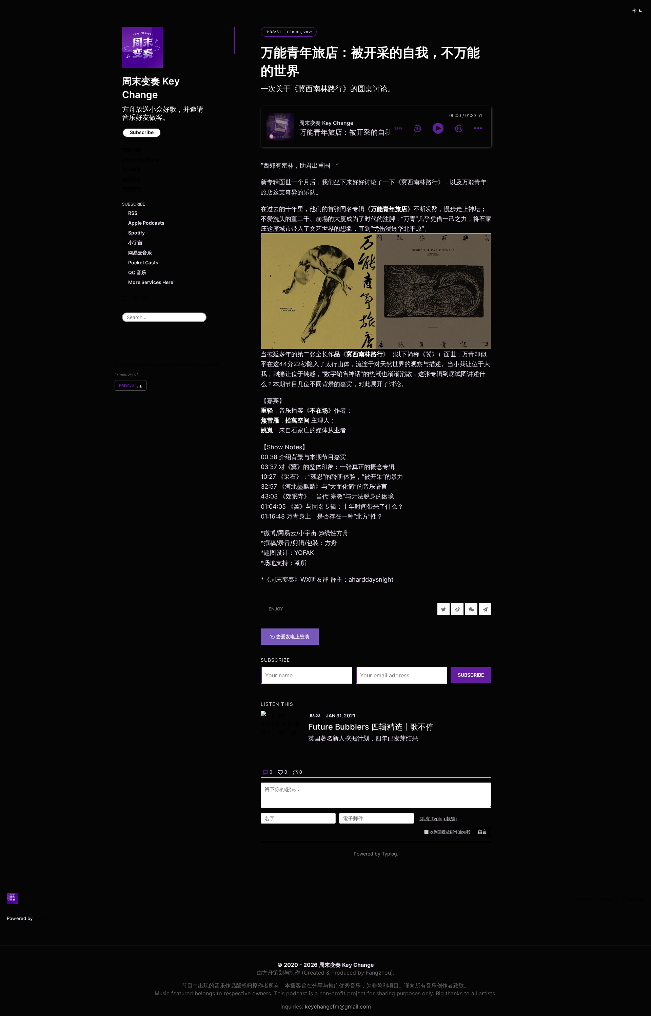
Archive (583, 899)
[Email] (124, 298)
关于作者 (131, 169)
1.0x (398, 128)
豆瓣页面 (131, 189)
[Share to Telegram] (485, 609)
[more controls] (478, 128)
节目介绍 (131, 150)
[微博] (146, 298)
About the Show (140, 160)
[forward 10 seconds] (458, 128)
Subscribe (142, 132)
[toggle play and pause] (438, 128)
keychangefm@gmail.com (338, 1006)
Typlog (41, 918)
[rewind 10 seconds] (417, 128)
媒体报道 (131, 179)
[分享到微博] (457, 609)
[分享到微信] (471, 609)
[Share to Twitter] (443, 609)
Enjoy (276, 609)
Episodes (633, 899)
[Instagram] (135, 298)
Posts (607, 899)
